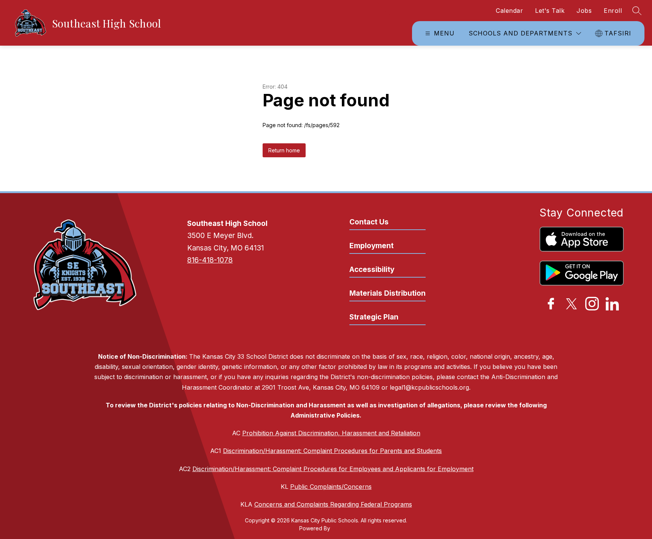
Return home (284, 150)
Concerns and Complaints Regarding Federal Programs (333, 504)
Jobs (584, 10)
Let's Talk (549, 10)
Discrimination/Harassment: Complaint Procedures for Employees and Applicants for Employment (333, 469)
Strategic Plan (373, 317)
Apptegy (342, 528)
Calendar (509, 10)
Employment (371, 245)
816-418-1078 (210, 260)
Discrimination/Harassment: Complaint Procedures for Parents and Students (332, 451)
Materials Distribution (387, 293)
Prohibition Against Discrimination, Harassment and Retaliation (331, 433)
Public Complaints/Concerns (331, 486)
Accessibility (371, 269)
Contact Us (369, 222)
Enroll (613, 10)
